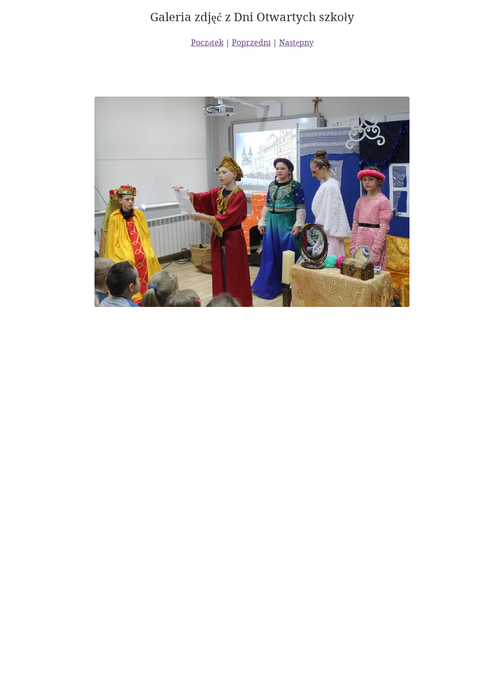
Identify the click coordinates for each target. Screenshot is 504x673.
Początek (207, 42)
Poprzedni (251, 42)
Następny (296, 42)
